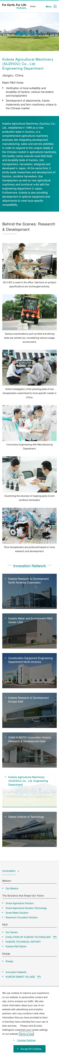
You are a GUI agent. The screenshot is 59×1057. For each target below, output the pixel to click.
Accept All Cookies (31, 1049)
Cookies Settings (26, 1040)
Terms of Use (26, 1034)
